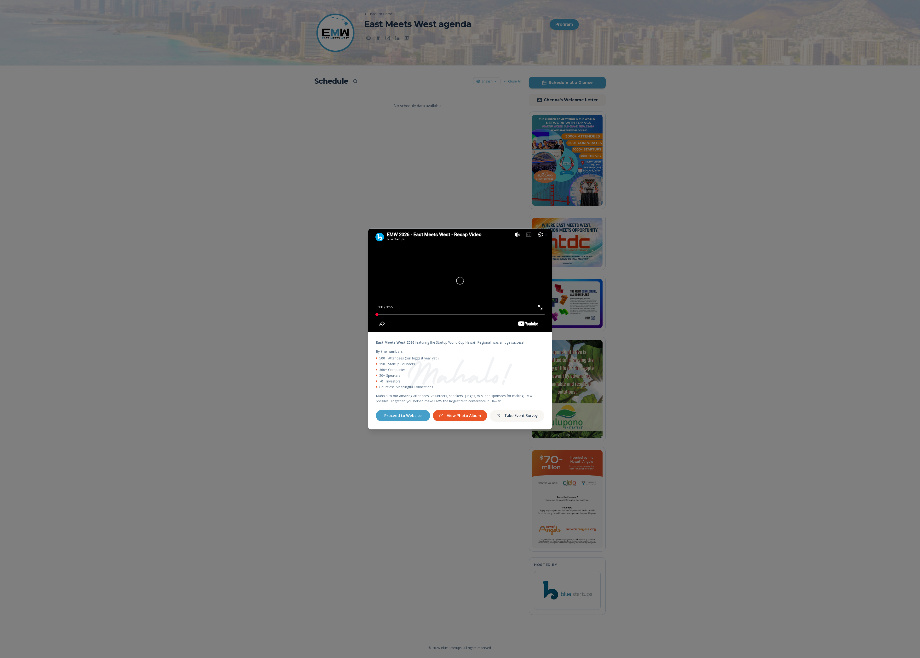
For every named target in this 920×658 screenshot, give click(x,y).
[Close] (546, 234)
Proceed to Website (403, 415)
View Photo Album (464, 415)
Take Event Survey (521, 415)
